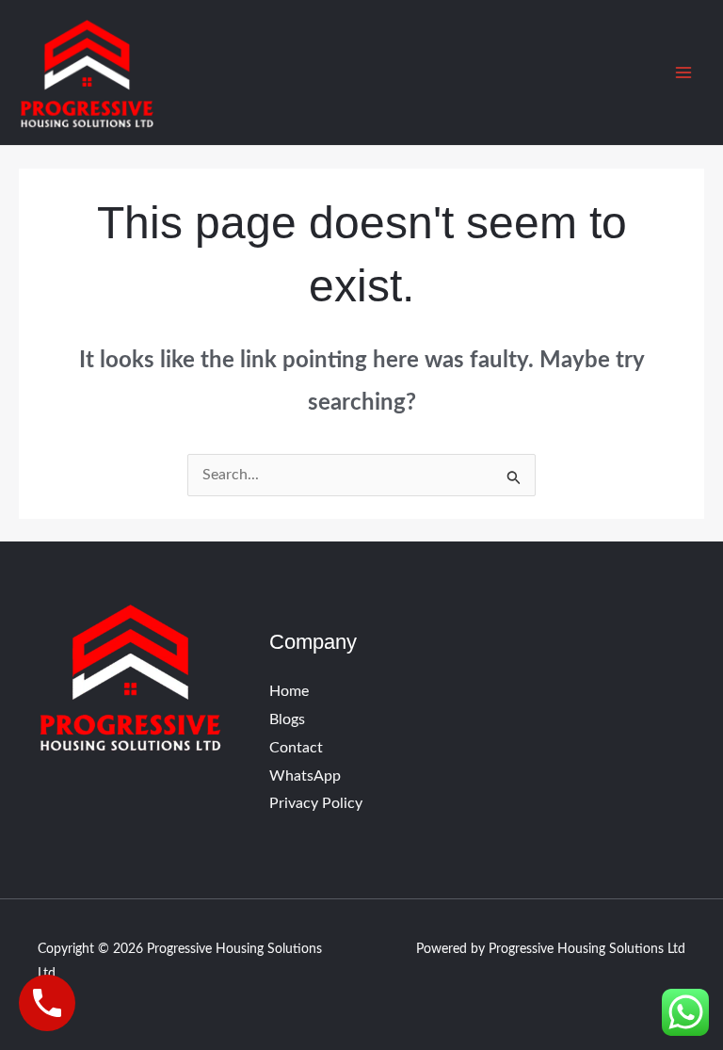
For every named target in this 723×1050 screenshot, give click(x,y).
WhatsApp (305, 775)
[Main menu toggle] (683, 72)
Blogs (287, 719)
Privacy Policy (315, 803)
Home (289, 691)
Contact (296, 747)
